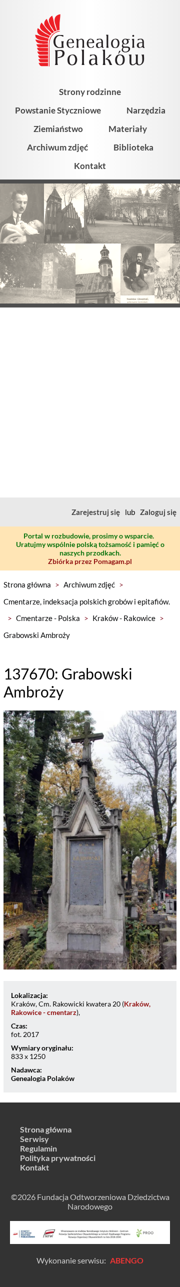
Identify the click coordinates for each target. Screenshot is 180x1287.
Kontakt (90, 165)
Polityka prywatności (58, 1157)
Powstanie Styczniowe (58, 110)
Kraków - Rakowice (124, 618)
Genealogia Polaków (42, 1078)
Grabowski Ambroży (37, 635)
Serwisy (34, 1139)
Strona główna (27, 584)
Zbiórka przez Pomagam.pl (90, 561)
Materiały (127, 129)
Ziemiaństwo (58, 129)
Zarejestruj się (96, 512)
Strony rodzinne (90, 91)
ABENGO (127, 1260)
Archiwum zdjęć (57, 147)
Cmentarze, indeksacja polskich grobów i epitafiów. (87, 601)
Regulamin (38, 1148)
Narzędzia (146, 110)
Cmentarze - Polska (48, 618)
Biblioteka (134, 147)
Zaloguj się (158, 512)
